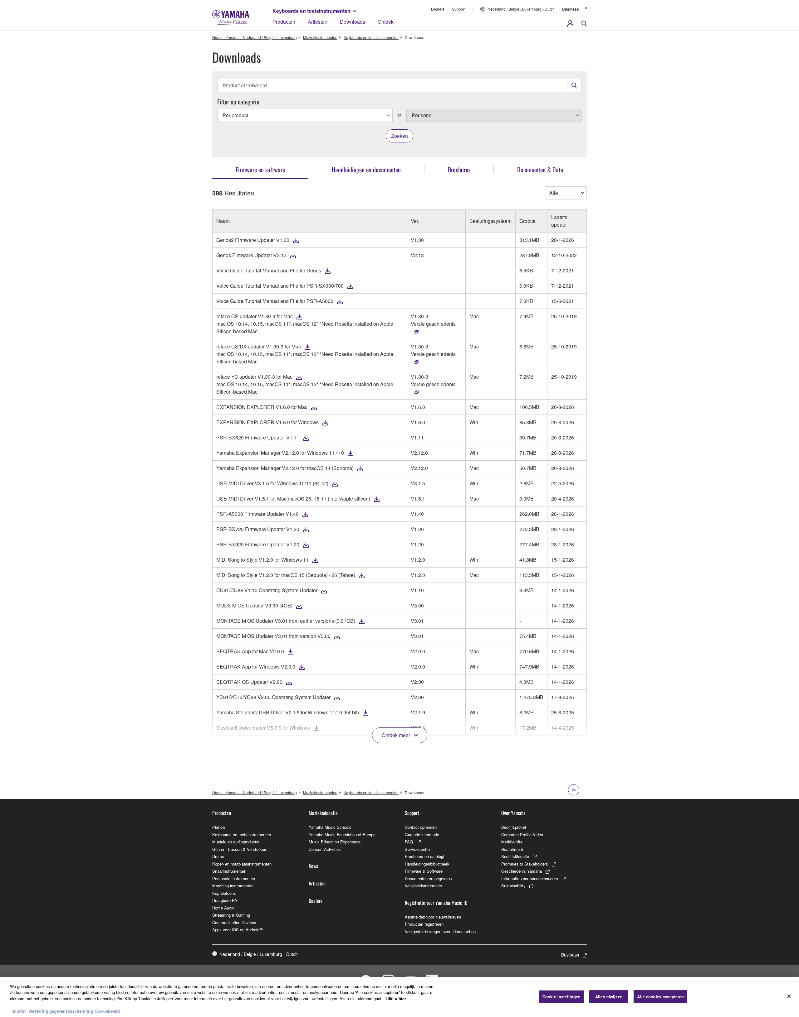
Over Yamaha (513, 813)
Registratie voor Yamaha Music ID (436, 902)
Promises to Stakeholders (524, 864)
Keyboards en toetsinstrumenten (311, 10)
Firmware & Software (424, 871)
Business (570, 9)
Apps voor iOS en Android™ (237, 930)
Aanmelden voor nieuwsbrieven (433, 917)
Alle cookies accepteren (660, 997)
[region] (399, 997)
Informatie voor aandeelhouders (529, 878)
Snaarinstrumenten (229, 871)
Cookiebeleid (107, 1011)
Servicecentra (417, 849)
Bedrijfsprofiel (513, 827)
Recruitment (512, 849)
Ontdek (386, 21)
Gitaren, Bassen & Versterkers (239, 849)
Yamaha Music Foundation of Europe (342, 834)
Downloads (352, 21)
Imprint (19, 1011)
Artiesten (317, 21)
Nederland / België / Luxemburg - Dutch (521, 9)
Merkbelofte (511, 842)
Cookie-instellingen (561, 997)
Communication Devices (234, 922)
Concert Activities (325, 849)
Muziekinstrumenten (320, 37)
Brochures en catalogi (424, 856)
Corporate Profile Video (522, 834)
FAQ (409, 842)
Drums (218, 856)
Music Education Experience (334, 842)
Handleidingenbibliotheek (427, 864)
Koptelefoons (224, 893)
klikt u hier (395, 998)
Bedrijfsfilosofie (515, 856)
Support (458, 9)
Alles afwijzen (609, 997)
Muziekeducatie (323, 813)
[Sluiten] (789, 996)
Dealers (437, 9)
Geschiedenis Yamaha (521, 871)
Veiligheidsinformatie (423, 886)
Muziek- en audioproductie (235, 842)
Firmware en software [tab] (260, 169)
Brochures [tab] (459, 169)
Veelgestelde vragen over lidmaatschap (440, 931)
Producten (283, 21)
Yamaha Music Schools (330, 827)
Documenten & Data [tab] (540, 169)
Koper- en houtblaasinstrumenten (242, 864)
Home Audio (223, 908)
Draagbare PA (224, 900)
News (313, 866)
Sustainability (513, 886)
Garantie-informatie (422, 834)
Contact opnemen (421, 827)
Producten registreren (424, 924)
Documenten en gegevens (428, 878)
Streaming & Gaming (231, 915)
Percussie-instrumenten (233, 878)
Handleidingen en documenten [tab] (366, 169)
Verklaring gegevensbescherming (60, 1011)
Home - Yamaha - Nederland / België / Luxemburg (254, 37)
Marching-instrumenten (232, 886)
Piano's (218, 827)
